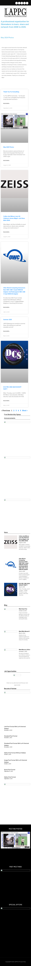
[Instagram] (27, 3)
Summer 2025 (7, 319)
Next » (25, 410)
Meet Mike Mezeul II (24, 631)
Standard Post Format (10, 736)
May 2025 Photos (8, 147)
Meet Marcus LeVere (24, 649)
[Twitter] (16, 3)
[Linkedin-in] (22, 3)
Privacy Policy (22, 961)
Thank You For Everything (11, 92)
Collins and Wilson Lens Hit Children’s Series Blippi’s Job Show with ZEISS (14, 218)
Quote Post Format (9, 769)
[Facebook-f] (19, 3)
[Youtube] (24, 3)
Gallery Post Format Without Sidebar (15, 753)
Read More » (6, 103)
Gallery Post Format (10, 777)
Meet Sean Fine (23, 609)
